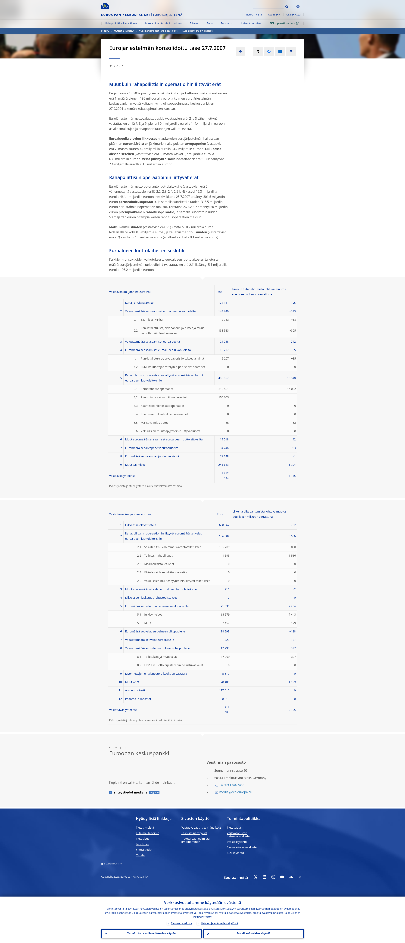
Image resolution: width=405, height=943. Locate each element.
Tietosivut (142, 838)
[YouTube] (282, 877)
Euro (210, 23)
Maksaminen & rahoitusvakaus (163, 23)
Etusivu (105, 31)
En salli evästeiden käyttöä (254, 933)
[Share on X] (258, 51)
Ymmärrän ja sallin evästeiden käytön (151, 933)
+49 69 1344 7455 (231, 785)
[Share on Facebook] (269, 51)
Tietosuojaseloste (181, 923)
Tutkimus (226, 23)
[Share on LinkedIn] (280, 51)
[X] (255, 877)
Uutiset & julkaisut (251, 23)
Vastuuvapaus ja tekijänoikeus (201, 827)
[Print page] (240, 51)
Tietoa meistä (254, 15)
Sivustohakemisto (113, 864)
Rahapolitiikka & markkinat (121, 23)
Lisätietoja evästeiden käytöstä (219, 923)
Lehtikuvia (142, 844)
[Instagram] (273, 877)
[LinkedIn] (264, 877)
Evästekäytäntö (237, 842)
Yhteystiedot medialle (130, 792)
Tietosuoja (234, 827)
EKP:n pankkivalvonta (282, 23)
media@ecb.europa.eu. (236, 792)
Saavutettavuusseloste (242, 847)
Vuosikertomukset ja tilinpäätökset (158, 31)
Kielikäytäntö (235, 853)
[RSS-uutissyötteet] (300, 877)
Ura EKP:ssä (293, 15)
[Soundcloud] (291, 877)
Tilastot (194, 23)
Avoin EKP (274, 15)
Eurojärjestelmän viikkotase (197, 31)
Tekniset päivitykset (194, 833)
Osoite (140, 855)
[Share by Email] (291, 51)
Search (287, 6)
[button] (293, 6)
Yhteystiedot (144, 849)
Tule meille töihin (147, 833)
